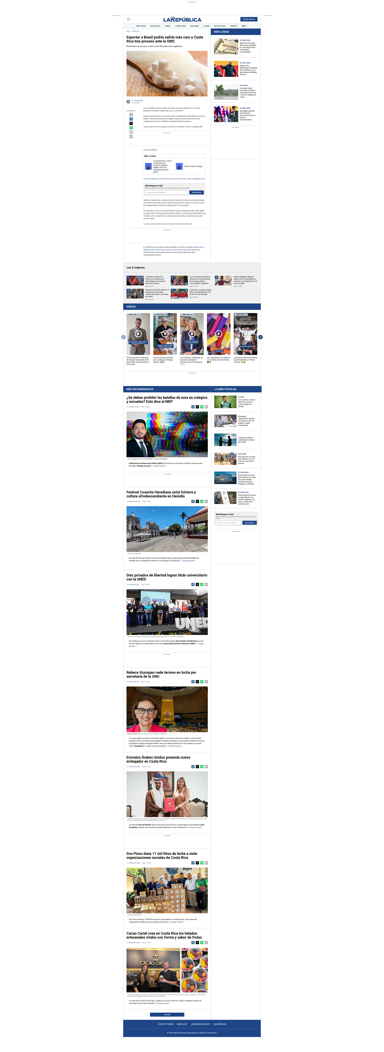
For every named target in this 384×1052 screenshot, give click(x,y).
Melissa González (134, 501)
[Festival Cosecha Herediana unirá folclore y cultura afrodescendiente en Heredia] (167, 529)
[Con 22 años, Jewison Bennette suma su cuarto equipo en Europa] (225, 402)
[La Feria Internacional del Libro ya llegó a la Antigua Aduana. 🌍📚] (165, 334)
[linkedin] (7, 91)
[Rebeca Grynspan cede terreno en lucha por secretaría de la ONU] (167, 709)
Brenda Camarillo (134, 766)
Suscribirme (196, 192)
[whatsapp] (3, 95)
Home (128, 31)
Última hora (135, 31)
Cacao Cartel (170, 1001)
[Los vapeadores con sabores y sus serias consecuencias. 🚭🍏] (218, 334)
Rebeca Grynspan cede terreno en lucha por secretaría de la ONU (161, 674)
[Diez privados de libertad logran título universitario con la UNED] (167, 612)
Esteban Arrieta (134, 407)
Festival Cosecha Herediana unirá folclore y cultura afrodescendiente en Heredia (161, 494)
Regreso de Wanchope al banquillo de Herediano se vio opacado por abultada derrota (249, 70)
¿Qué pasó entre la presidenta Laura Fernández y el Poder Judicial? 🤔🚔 (245, 360)
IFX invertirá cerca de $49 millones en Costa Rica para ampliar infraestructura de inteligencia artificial (247, 479)
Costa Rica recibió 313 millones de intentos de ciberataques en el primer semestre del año (155, 280)
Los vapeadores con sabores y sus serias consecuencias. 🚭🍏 (218, 360)
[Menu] (129, 19)
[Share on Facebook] (131, 119)
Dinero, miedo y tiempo (193, 166)
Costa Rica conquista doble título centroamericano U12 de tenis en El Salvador (200, 292)
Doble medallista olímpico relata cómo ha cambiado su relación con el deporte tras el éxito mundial (245, 280)
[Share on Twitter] (131, 123)
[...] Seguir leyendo (158, 466)
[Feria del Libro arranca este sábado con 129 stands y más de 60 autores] (225, 459)
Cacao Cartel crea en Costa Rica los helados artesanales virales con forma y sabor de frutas (164, 935)
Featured (244, 85)
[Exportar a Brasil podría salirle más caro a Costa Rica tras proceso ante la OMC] (167, 73)
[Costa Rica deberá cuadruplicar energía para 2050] (225, 440)
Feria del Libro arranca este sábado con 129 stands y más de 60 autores (246, 460)
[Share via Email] (131, 132)
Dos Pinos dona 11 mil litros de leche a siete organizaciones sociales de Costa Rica (161, 856)
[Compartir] (131, 136)
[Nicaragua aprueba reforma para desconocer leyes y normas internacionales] (226, 114)
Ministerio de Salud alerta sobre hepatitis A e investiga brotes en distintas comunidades (248, 47)
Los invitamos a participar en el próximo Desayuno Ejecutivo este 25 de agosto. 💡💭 (191, 361)
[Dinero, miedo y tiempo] (179, 166)
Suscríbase (219, 1024)
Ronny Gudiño (139, 100)
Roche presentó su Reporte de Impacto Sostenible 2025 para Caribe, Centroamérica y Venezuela (137, 361)
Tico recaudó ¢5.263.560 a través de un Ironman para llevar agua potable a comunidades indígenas (200, 280)
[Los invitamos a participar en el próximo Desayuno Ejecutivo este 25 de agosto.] (192, 334)
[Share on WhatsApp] (131, 127)
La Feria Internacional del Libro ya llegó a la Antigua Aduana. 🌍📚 (163, 360)
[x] (3, 91)
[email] (7, 95)
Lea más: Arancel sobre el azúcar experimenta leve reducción (167, 224)
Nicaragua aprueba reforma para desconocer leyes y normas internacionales (247, 115)
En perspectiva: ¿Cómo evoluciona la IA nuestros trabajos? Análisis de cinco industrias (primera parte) (162, 166)
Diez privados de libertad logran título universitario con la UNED (166, 577)
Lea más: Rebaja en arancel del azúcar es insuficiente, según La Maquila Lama (174, 179)
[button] (249, 19)
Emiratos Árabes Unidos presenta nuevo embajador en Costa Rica (158, 759)
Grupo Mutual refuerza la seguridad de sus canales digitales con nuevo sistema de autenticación (247, 499)
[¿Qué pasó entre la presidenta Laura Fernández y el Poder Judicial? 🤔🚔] (245, 334)
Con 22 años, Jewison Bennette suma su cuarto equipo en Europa (247, 403)
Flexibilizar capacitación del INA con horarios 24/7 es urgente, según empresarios (246, 420)
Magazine (242, 454)
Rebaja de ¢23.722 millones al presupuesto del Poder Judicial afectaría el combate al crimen (157, 293)
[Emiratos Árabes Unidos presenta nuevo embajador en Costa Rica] (167, 794)
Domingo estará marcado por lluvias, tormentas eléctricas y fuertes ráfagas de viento (248, 92)
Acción (241, 397)
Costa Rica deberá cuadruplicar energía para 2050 (246, 440)
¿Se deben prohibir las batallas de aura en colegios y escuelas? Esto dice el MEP (166, 400)
